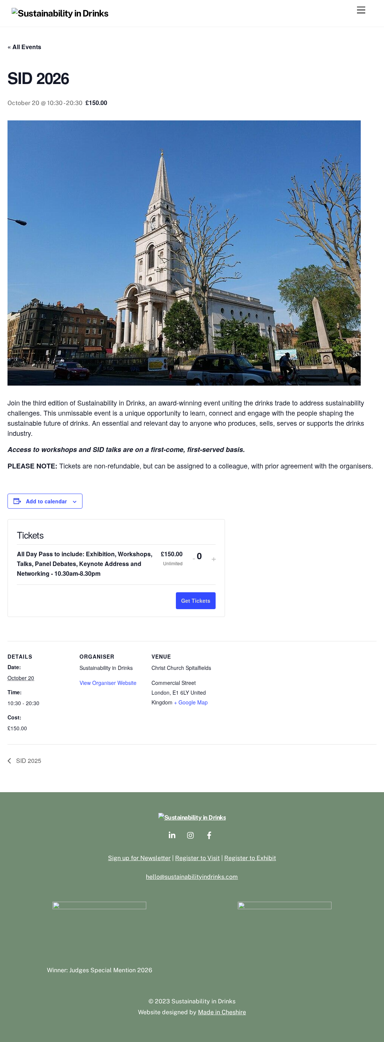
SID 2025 (28, 760)
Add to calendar (46, 501)
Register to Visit (197, 858)
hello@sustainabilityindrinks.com (192, 876)
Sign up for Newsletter (139, 858)
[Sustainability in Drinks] (60, 13)
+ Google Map (191, 702)
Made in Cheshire (222, 1012)
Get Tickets (195, 600)
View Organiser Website (108, 682)
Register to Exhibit (250, 858)
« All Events (24, 46)
